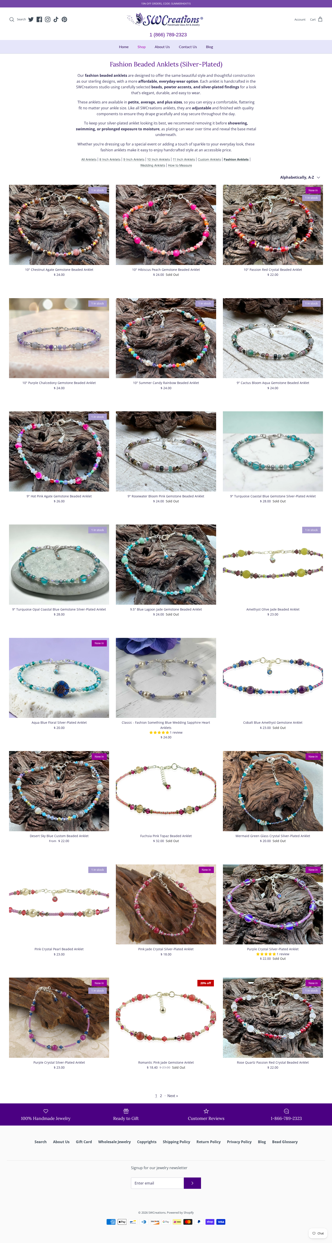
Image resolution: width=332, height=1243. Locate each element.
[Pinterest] (179, 652)
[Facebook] (159, 652)
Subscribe (166, 638)
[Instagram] (166, 652)
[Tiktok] (172, 652)
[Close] (210, 576)
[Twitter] (153, 652)
